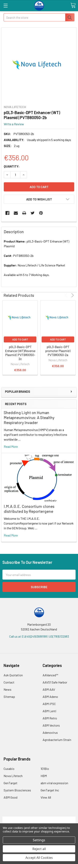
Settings (39, 840)
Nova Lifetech (13, 776)
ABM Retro (50, 718)
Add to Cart (20, 339)
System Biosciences (17, 790)
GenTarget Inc (50, 790)
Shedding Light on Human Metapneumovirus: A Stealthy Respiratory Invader (29, 417)
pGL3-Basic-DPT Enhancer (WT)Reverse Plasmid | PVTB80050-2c (20, 353)
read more (11, 446)
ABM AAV (49, 689)
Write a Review (14, 124)
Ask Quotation (13, 675)
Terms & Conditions (39, 819)
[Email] (15, 213)
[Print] (24, 213)
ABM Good (10, 797)
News (7, 689)
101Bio (45, 768)
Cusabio (9, 768)
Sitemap (9, 696)
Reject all (39, 849)
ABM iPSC (49, 704)
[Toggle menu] (5, 5)
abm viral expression (54, 783)
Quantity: (12, 166)
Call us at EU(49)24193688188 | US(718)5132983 (39, 636)
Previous (66, 295)
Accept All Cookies (39, 857)
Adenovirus (50, 732)
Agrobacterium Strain (57, 740)
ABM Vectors (51, 725)
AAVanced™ (50, 675)
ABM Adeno (50, 696)
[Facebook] (7, 213)
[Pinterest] (41, 213)
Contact (9, 682)
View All (46, 797)
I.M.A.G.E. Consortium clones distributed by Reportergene (29, 509)
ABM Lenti (49, 711)
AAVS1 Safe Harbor (55, 682)
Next (71, 295)
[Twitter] (32, 213)
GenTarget (10, 783)
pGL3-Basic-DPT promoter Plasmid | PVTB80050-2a (58, 351)
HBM (44, 776)
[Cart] (73, 5)
